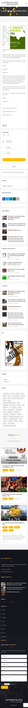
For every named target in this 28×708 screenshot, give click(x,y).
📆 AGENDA (4, 606)
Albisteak (10, 296)
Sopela (16, 421)
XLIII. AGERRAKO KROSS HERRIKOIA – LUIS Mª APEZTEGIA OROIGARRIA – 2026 (16, 256)
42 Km (3, 629)
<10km (10, 272)
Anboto (17, 393)
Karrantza (10, 186)
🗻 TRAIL (4, 636)
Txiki (12, 272)
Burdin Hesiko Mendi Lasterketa (9, 402)
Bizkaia (4, 186)
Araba (22, 393)
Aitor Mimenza (6, 393)
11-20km (10, 265)
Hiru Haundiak (18, 409)
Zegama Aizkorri (11, 423)
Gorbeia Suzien (11, 409)
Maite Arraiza (12, 414)
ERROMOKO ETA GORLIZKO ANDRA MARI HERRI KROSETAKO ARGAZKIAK (16, 218)
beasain (4, 398)
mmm (22, 416)
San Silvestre (10, 421)
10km (11, 527)
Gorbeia (4, 409)
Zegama (4, 423)
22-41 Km (4, 625)
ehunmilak (5, 407)
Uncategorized (6, 381)
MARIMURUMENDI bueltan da (14, 230)
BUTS (18, 402)
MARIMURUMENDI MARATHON (14, 416)
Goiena (19, 407)
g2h (10, 407)
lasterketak (5, 414)
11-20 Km (4, 617)
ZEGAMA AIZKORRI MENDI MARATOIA (9, 425)
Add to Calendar (14, 159)
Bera (9, 398)
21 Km (3, 621)
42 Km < (3, 632)
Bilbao (4, 400)
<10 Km (3, 610)
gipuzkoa (14, 407)
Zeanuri (20, 421)
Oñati (4, 421)
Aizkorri (12, 393)
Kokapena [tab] (14, 166)
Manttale (19, 414)
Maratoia (5, 416)
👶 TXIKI (4, 640)
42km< (5, 530)
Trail (13, 265)
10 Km (3, 613)
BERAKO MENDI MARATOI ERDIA (17, 398)
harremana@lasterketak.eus (8, 571)
